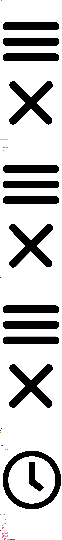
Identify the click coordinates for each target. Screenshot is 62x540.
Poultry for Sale (4, 7)
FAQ (2, 534)
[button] (31, 72)
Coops (3, 149)
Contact (3, 151)
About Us (3, 6)
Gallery (3, 150)
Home (3, 5)
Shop (2, 148)
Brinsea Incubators (5, 147)
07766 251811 (2, 2)
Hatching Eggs (4, 8)
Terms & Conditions (5, 533)
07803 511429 (2, 4)
